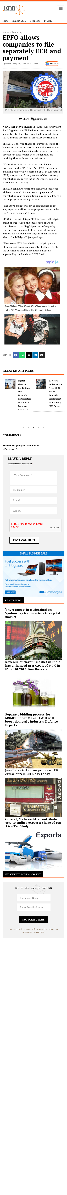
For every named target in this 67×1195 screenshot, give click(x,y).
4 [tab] (38, 427)
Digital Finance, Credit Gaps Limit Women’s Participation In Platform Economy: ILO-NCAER (24, 395)
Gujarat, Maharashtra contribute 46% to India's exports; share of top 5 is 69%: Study (33, 822)
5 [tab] (44, 427)
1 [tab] (23, 427)
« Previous (8, 449)
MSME (48, 20)
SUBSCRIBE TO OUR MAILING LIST (23, 874)
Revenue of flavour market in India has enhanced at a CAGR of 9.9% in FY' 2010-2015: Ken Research (32, 665)
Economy (35, 20)
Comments (41, 118)
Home (5, 20)
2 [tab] (28, 427)
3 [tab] (33, 427)
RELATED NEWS (13, 600)
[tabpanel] (18, 397)
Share (25, 118)
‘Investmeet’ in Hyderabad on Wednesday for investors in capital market (32, 613)
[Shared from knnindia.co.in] (42, 355)
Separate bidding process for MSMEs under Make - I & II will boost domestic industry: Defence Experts (31, 719)
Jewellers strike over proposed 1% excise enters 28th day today (31, 772)
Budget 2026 (19, 20)
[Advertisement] (33, 971)
